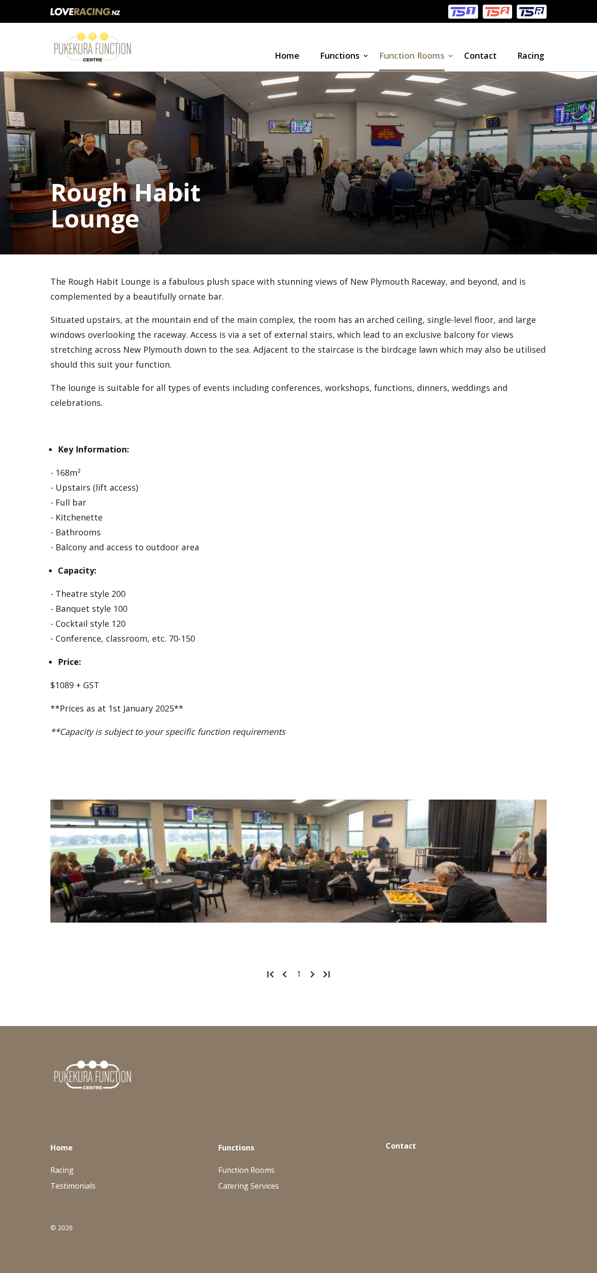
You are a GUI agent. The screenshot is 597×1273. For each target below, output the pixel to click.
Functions (340, 55)
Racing (530, 55)
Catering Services (248, 1186)
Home (287, 55)
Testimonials (73, 1186)
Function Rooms (411, 55)
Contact (480, 55)
